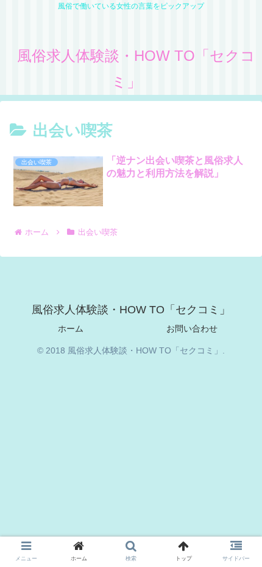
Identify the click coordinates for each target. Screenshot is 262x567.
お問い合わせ (192, 328)
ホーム (70, 328)
